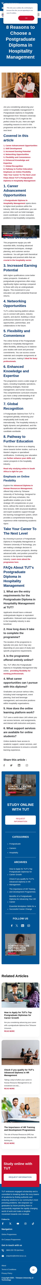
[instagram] (28, 925)
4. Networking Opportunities (16, 154)
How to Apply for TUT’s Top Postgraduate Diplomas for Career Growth (20, 872)
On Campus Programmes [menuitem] (11, 1239)
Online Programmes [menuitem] (9, 1234)
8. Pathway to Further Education (17, 169)
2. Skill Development (12, 148)
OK (26, 18)
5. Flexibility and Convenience (16, 157)
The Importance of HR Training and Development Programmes (22, 890)
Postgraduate (15, 844)
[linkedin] (22, 925)
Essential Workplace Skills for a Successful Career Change (22, 907)
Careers (12, 848)
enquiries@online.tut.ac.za (16, 1256)
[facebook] (12, 925)
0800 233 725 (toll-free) (15, 1250)
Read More (9, 1031)
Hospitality (13, 853)
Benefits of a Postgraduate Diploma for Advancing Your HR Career (22, 899)
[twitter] (17, 925)
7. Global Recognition (13, 166)
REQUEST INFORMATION (20, 820)
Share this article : (15, 759)
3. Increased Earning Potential (16, 151)
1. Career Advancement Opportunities (20, 146)
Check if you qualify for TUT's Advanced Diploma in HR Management (21, 882)
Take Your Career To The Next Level (19, 175)
